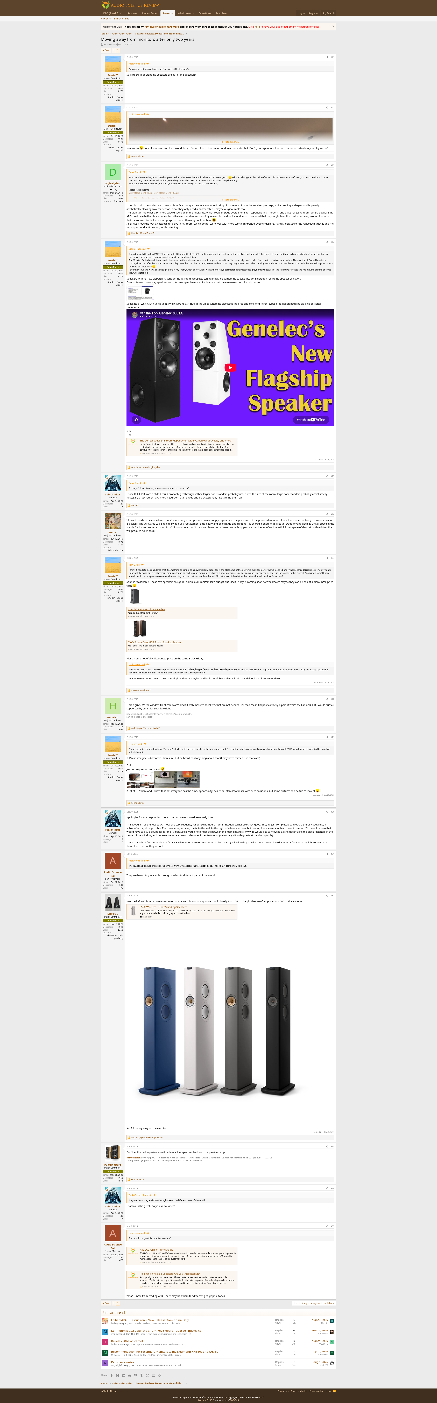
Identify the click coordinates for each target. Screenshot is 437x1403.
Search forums (121, 18)
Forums (168, 13)
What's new (184, 13)
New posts (106, 18)
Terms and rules (299, 1391)
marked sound (118, 1334)
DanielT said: (135, 172)
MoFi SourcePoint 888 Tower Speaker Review (154, 642)
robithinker (109, 44)
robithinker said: (137, 63)
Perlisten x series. (123, 1362)
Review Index (150, 13)
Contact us (283, 1391)
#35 (332, 1226)
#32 (332, 895)
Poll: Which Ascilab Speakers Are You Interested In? (170, 1273)
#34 (332, 1188)
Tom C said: (134, 564)
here (257, 26)
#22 (332, 107)
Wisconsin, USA (115, 550)
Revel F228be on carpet (127, 1341)
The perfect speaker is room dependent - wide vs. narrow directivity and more (185, 440)
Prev (107, 50)
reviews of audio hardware (162, 26)
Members (221, 13)
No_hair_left (116, 1365)
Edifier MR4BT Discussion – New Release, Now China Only (150, 1320)
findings (115, 1323)
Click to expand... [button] (230, 141)
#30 (332, 811)
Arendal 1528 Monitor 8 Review (146, 609)
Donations (205, 13)
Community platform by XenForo (200, 1397)
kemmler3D (322, 1333)
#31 (332, 853)
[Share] (327, 57)
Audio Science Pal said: (140, 1195)
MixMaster (116, 1355)
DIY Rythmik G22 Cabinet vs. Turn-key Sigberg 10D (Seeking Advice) (156, 1331)
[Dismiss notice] (333, 27)
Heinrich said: (135, 743)
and (142, 233)
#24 (332, 242)
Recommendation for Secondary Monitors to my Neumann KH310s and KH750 (164, 1352)
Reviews (132, 13)
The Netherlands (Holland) (115, 937)
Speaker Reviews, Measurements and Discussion (158, 1323)
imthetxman (117, 1344)
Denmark (118, 201)
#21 (332, 57)
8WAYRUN (234, 1400)
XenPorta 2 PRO (205, 1400)
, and (145, 728)
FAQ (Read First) (112, 13)
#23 (332, 165)
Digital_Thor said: (137, 248)
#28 (332, 699)
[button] (194, 13)
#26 (332, 514)
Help (328, 1391)
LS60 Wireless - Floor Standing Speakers (163, 907)
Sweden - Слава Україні (115, 98)
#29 (332, 737)
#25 (332, 476)
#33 (332, 1146)
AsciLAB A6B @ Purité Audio (156, 1249)
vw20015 (323, 1343)
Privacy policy (316, 1391)
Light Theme (110, 1391)
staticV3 (324, 1365)
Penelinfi (324, 1322)
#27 (332, 558)
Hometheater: (133, 1157)
